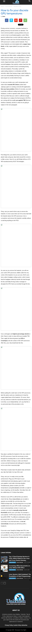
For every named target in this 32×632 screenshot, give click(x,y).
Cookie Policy (17, 625)
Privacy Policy (9, 625)
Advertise (24, 625)
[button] (29, 2)
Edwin (3, 16)
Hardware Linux (17, 6)
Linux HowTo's (12, 562)
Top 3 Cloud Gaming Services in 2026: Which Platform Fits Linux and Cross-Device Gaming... (19, 558)
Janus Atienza (20, 562)
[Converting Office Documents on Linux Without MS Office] (4, 568)
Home (2, 6)
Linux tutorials (8, 6)
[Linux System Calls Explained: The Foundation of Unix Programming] (4, 576)
